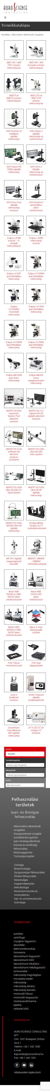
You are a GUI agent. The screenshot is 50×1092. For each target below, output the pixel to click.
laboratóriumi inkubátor (26, 963)
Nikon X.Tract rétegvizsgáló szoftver (36, 630)
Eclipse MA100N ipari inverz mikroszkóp (14, 378)
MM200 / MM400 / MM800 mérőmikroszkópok (37, 561)
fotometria (19, 952)
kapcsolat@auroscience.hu (28, 1054)
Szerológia (20, 902)
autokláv (18, 933)
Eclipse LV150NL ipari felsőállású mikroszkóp (36, 345)
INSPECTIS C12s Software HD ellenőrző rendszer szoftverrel (14, 454)
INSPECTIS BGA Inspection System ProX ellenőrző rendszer (14, 416)
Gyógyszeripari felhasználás (29, 872)
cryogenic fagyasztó (25, 941)
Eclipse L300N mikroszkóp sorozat (36, 241)
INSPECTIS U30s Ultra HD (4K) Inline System (36, 452)
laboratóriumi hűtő (24, 960)
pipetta (17, 1004)
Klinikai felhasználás (25, 876)
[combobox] (25, 765)
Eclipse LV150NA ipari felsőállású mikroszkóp (14, 345)
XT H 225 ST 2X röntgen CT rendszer (36, 730)
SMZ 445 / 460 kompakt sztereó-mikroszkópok (36, 65)
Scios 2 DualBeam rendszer (14, 697)
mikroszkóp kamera (24, 989)
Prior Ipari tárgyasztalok (36, 664)
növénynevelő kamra (25, 1001)
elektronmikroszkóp (24, 948)
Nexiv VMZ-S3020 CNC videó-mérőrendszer (36, 595)
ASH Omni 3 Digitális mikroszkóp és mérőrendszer (36, 170)
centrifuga (19, 937)
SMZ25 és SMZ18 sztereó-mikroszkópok (13, 98)
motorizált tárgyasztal (26, 997)
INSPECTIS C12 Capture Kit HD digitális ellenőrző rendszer (36, 414)
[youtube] (24, 1065)
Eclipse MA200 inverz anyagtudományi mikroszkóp (36, 379)
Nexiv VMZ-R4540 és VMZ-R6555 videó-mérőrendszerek (14, 595)
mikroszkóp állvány (24, 986)
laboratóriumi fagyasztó (27, 956)
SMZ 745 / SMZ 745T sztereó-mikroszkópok (14, 65)
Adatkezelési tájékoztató (27, 1072)
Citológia (19, 864)
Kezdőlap (5, 34)
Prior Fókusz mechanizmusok (14, 664)
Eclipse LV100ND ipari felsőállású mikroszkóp (36, 276)
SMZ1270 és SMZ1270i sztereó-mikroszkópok (36, 99)
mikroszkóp (20, 982)
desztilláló (19, 945)
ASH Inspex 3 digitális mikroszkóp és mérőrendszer (36, 135)
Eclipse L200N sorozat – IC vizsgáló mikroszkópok (14, 242)
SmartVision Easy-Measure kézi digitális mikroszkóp (14, 731)
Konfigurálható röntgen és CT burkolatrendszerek (37, 526)
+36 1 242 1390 (31, 1046)
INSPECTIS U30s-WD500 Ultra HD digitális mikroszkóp (14, 527)
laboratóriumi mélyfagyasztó (29, 967)
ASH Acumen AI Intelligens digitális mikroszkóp (14, 135)
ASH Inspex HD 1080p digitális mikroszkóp (14, 169)
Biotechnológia (22, 868)
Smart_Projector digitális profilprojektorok (36, 697)
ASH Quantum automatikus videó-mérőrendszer (36, 206)
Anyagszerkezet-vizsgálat (28, 833)
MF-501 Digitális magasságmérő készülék (14, 561)
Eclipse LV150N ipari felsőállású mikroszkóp (36, 309)
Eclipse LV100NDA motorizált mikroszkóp (14, 310)
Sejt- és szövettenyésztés (28, 898)
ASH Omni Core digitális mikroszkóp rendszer (14, 206)
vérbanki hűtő (21, 1008)
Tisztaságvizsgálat (24, 856)
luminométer (21, 971)
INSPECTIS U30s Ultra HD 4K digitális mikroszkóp (36, 491)
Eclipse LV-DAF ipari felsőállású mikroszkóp (14, 276)
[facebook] (17, 1065)
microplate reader (23, 978)
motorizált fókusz (23, 993)
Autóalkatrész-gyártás (26, 837)
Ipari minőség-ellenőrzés (27, 841)
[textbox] (25, 765)
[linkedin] (31, 1065)
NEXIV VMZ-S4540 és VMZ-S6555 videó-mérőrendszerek (14, 631)
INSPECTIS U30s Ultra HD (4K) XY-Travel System (14, 490)
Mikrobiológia (21, 887)
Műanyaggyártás (23, 852)
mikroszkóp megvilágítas (27, 975)
